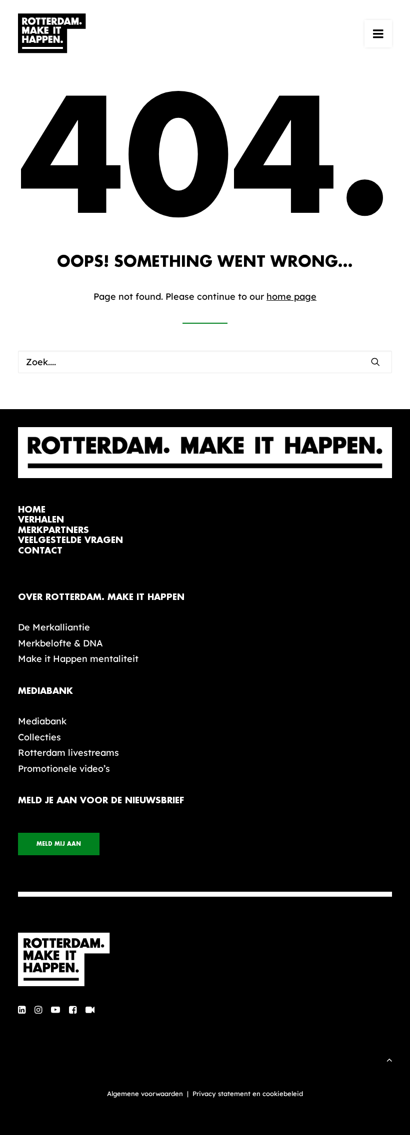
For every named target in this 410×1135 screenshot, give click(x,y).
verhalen (41, 520)
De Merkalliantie (54, 627)
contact (40, 551)
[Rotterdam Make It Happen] (52, 33)
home (32, 510)
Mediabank (42, 721)
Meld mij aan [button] (58, 844)
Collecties (39, 737)
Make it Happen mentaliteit (78, 658)
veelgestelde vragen (70, 540)
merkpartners (53, 530)
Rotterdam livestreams (68, 752)
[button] (378, 33)
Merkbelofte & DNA (60, 643)
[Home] (205, 960)
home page (291, 296)
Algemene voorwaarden (145, 1094)
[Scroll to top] (389, 1059)
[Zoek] (205, 362)
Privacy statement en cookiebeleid (247, 1094)
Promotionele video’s (64, 768)
